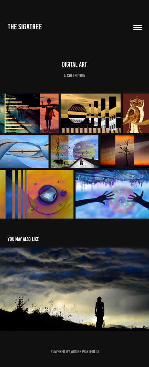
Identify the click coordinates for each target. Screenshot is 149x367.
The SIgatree (25, 26)
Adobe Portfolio (85, 351)
